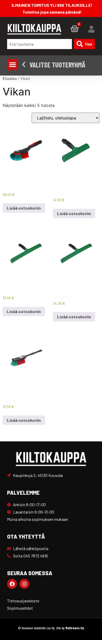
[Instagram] (24, 584)
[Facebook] (12, 584)
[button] (12, 64)
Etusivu (10, 78)
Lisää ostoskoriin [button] (24, 207)
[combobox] (39, 44)
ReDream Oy (74, 628)
